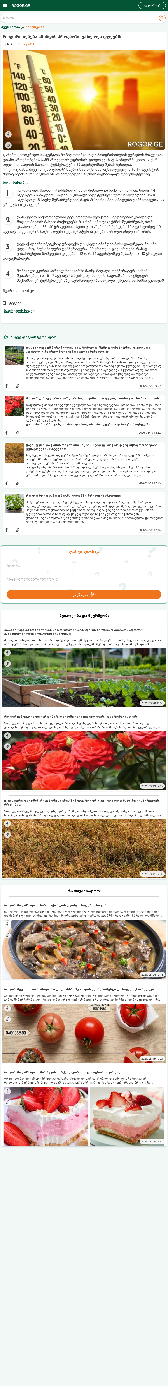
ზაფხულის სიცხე (19, 311)
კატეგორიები (152, 5)
